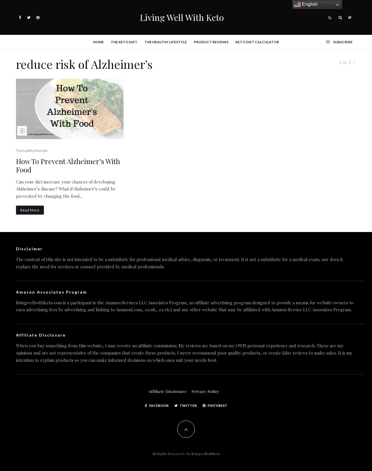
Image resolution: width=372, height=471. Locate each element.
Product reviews (211, 42)
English (309, 4)
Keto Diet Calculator (257, 42)
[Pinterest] (37, 17)
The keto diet (124, 42)
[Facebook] (20, 17)
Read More (30, 210)
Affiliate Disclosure (168, 391)
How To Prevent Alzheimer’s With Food (68, 165)
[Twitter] (28, 17)
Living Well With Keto (182, 17)
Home (98, 42)
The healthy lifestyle (165, 42)
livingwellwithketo (206, 453)
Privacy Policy (205, 391)
